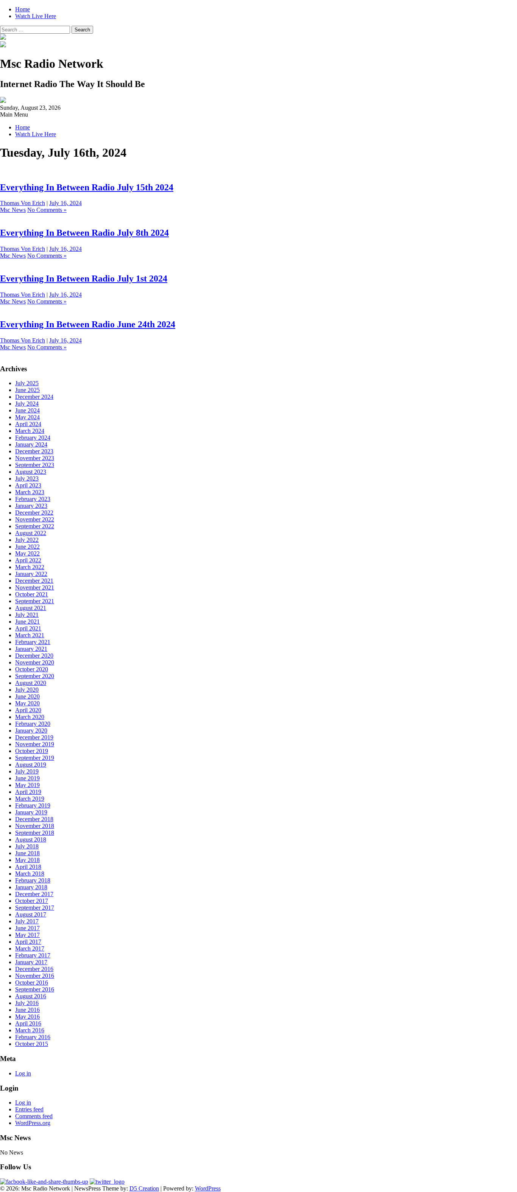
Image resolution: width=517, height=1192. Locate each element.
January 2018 (31, 887)
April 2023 (28, 485)
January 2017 (31, 962)
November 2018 (34, 826)
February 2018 (32, 880)
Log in (23, 1073)
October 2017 (31, 901)
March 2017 (29, 948)
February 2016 (32, 1037)
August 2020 (30, 683)
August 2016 (30, 996)
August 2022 (30, 533)
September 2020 (34, 676)
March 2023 (29, 492)
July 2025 (27, 383)
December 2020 (34, 655)
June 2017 (27, 928)
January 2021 (31, 649)
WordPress (208, 1188)
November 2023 (34, 458)
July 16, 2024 (65, 203)
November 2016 (34, 976)
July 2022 (27, 540)
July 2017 (27, 921)
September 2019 (34, 758)
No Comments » (47, 210)
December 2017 (34, 894)
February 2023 (32, 499)
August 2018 (30, 839)
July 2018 (27, 846)
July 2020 (27, 689)
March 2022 (29, 567)
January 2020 (31, 730)
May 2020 (27, 703)
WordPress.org (32, 1123)
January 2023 (31, 506)
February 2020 (32, 723)
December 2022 (34, 512)
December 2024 (34, 397)
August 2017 (30, 914)
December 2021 (34, 580)
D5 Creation (144, 1188)
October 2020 (31, 669)
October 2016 (31, 982)
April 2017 (28, 941)
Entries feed (29, 1109)
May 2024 (27, 417)
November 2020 (34, 662)
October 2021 (31, 594)
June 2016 (27, 1010)
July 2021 (27, 615)
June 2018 (27, 853)
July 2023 (27, 478)
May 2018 (27, 860)
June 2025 (27, 390)
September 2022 (34, 526)
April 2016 (28, 1023)
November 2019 (34, 744)
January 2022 (31, 574)
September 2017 (34, 907)
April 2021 (28, 628)
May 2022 (27, 553)
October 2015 (31, 1044)
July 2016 (27, 1003)
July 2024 (27, 403)
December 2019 (34, 737)
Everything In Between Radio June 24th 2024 (87, 324)
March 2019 (29, 798)
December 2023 (34, 451)
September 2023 (34, 465)
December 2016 (34, 969)
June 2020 (27, 696)
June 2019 (27, 778)
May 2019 (27, 785)
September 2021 (34, 601)
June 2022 (27, 546)
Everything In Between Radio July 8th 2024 (84, 233)
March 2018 (29, 873)
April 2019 (28, 792)
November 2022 (34, 519)
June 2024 (27, 410)
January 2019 (31, 812)
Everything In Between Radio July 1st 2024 (83, 278)
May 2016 (27, 1016)
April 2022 (28, 560)
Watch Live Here (35, 16)
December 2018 (34, 819)
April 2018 (28, 867)
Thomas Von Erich (22, 203)
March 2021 (29, 635)
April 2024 (28, 424)
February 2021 (32, 642)
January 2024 (31, 444)
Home (22, 9)
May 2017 (27, 935)
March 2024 (29, 431)
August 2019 (30, 764)
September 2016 (34, 989)
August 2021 (30, 608)
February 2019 (32, 805)
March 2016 (29, 1030)
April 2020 (28, 710)
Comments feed (34, 1116)
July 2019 (27, 771)
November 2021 (34, 587)
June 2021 (27, 621)
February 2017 (32, 955)
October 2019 (31, 751)
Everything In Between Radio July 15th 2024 (86, 187)
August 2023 (30, 471)
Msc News (13, 210)
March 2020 (29, 717)
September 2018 (34, 832)
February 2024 (32, 437)
